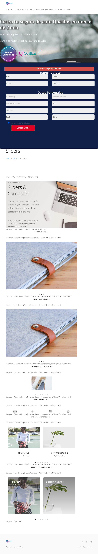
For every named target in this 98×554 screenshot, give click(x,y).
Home (8, 158)
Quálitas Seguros (21, 9)
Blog (68, 9)
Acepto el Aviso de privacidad (21, 123)
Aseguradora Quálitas (39, 9)
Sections (16, 158)
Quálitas (9, 9)
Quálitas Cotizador (57, 9)
